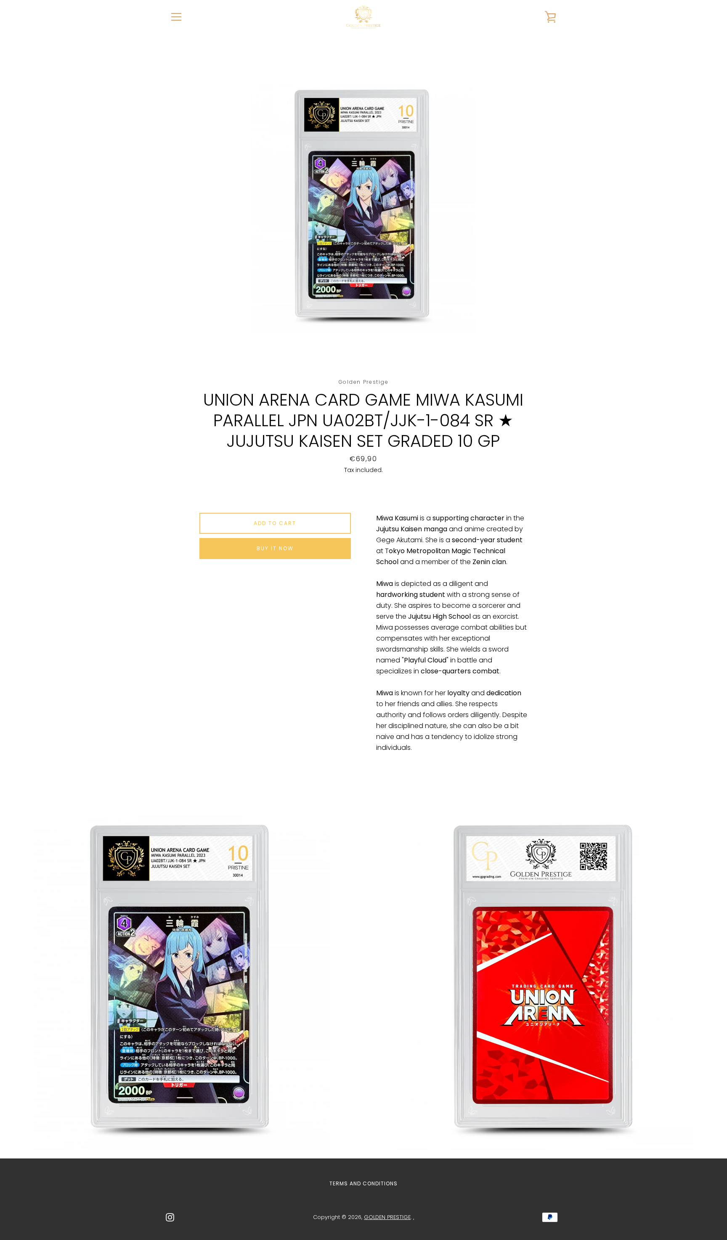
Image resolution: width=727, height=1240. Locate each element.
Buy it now (275, 548)
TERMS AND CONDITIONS (363, 1183)
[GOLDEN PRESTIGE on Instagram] (170, 1217)
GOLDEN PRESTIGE (387, 1217)
